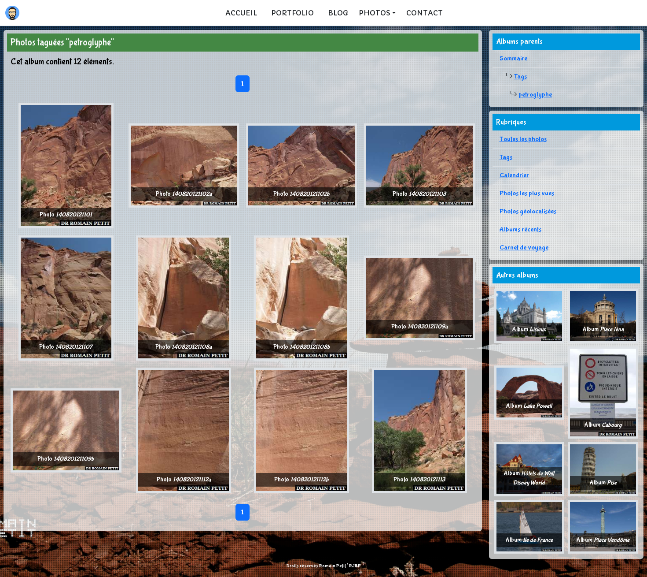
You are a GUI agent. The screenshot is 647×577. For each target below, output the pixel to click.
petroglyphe (535, 94)
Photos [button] (374, 12)
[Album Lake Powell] (529, 392)
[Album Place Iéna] (603, 315)
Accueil (241, 12)
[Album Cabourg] (603, 392)
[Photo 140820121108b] (301, 297)
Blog (338, 12)
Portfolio (292, 12)
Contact (424, 12)
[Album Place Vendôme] (603, 526)
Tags (520, 76)
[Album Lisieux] (529, 315)
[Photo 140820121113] (419, 430)
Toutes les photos (523, 139)
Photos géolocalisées (528, 211)
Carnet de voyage (524, 247)
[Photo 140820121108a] (183, 297)
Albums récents (520, 229)
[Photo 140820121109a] (419, 297)
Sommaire (513, 58)
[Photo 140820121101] (66, 165)
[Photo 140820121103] (419, 165)
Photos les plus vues (527, 193)
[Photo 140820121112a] (183, 430)
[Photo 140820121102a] (184, 165)
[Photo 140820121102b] (301, 165)
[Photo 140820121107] (66, 297)
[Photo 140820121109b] (66, 430)
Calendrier (514, 175)
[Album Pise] (603, 469)
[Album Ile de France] (529, 526)
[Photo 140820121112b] (301, 430)
